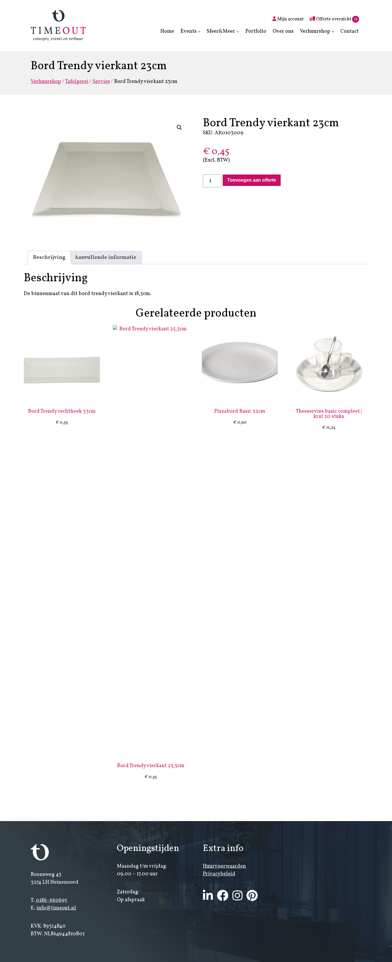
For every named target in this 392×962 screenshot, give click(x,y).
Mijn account (290, 19)
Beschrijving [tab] (49, 257)
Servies (101, 81)
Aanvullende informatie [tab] (105, 257)
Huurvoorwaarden (224, 866)
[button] (179, 127)
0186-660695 (51, 900)
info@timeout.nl (56, 908)
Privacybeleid (219, 874)
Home (167, 31)
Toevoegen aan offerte (251, 180)
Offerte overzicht (336, 19)
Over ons (283, 31)
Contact (349, 31)
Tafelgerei (76, 81)
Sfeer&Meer (221, 31)
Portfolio (255, 31)
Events (189, 31)
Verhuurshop (315, 31)
